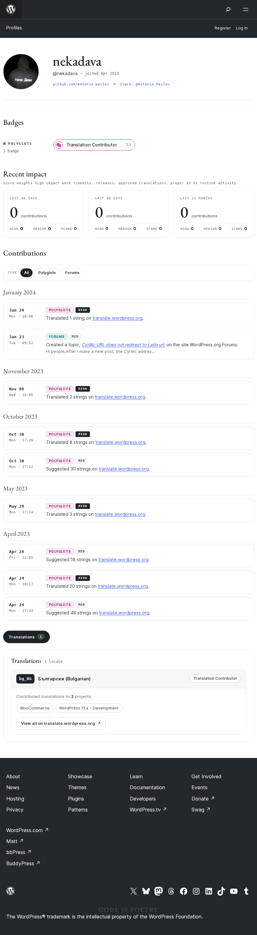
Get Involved (206, 776)
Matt (15, 841)
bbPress (19, 852)
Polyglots (47, 272)
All (26, 272)
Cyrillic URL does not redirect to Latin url (122, 344)
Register (223, 28)
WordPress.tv (148, 809)
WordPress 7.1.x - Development (88, 708)
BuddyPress (23, 863)
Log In (242, 28)
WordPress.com (27, 830)
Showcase (80, 776)
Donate (203, 798)
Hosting (15, 798)
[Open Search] (228, 9)
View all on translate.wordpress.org (58, 723)
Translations (25, 636)
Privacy (15, 809)
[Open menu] (247, 9)
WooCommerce (35, 708)
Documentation (147, 787)
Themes (77, 787)
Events (199, 787)
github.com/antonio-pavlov (82, 84)
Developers (143, 798)
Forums (72, 272)
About (13, 776)
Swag (201, 809)
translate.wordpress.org (117, 318)
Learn (136, 776)
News (12, 787)
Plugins (76, 798)
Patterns (78, 809)
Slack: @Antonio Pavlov (145, 84)
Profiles (14, 27)
